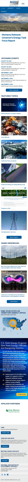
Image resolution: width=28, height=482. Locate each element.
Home (3, 8)
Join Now (5, 460)
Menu (23, 3)
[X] (2, 474)
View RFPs (5, 446)
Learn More (22, 394)
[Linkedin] (5, 474)
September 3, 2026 (7, 78)
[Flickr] (7, 474)
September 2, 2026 (7, 72)
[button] (20, 45)
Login (18, 8)
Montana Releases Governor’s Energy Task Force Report (14, 37)
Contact (11, 8)
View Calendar (14, 90)
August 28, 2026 (6, 61)
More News (14, 301)
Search (3, 11)
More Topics (14, 237)
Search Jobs (5, 432)
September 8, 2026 (7, 84)
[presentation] (2, 411)
